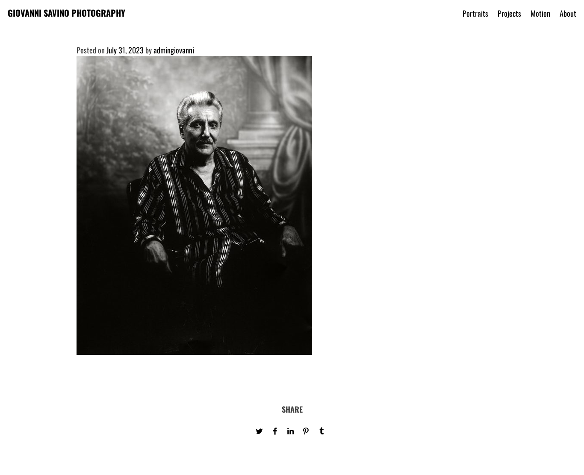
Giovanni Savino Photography (66, 12)
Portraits (475, 13)
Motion (540, 13)
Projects (509, 13)
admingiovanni (173, 50)
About (568, 13)
